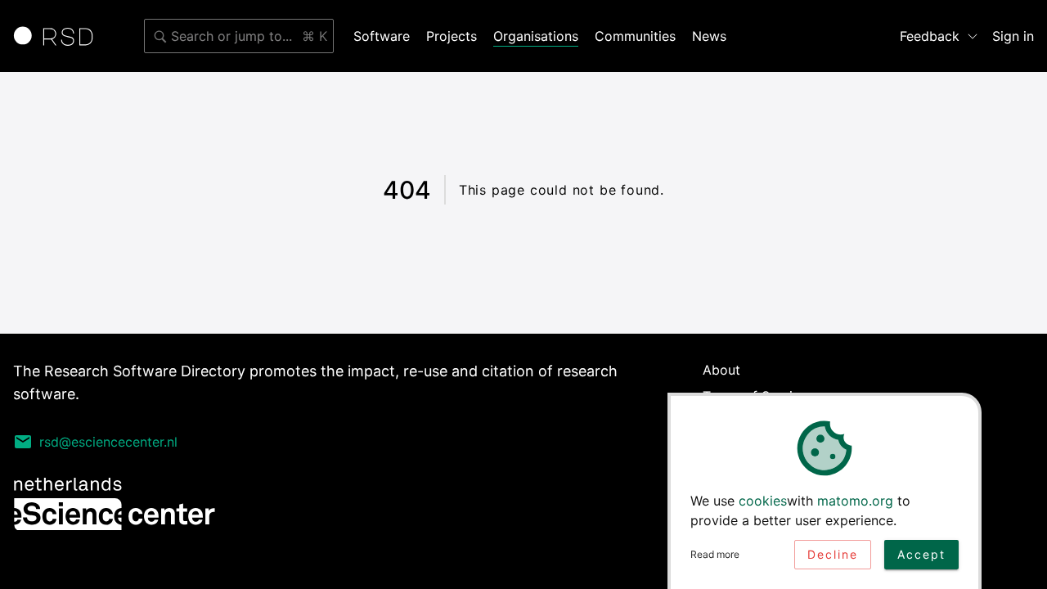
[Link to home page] (59, 36)
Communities (635, 36)
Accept (921, 554)
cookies (763, 500)
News (709, 36)
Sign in (1013, 36)
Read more (714, 554)
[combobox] (239, 36)
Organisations (535, 36)
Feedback (929, 36)
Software (381, 36)
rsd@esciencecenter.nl (108, 442)
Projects (451, 36)
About (721, 370)
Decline (832, 554)
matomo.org (855, 500)
